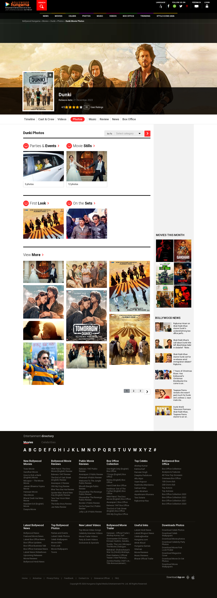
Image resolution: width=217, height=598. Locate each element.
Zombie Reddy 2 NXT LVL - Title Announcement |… (119, 562)
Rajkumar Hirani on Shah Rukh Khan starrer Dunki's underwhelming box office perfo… (181, 328)
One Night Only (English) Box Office (118, 470)
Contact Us (84, 578)
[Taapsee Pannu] (43, 166)
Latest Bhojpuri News (144, 533)
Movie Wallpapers (59, 549)
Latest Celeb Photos (60, 536)
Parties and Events (59, 533)
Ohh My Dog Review (60, 486)
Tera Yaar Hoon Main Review (60, 499)
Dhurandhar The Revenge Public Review (90, 493)
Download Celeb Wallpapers (169, 534)
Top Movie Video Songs (90, 530)
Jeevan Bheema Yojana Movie (34, 487)
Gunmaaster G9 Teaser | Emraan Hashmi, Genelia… (118, 539)
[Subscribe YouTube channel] (187, 7)
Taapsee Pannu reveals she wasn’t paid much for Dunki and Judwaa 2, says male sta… (182, 395)
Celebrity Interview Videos (90, 533)
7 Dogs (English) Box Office (116, 475)
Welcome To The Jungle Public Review (90, 482)
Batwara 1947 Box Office (118, 505)
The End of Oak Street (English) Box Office (116, 509)
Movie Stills (56, 542)
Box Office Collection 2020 (174, 504)
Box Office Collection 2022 (174, 497)
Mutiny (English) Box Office (116, 481)
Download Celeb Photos (173, 530)
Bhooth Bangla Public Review (88, 487)
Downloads (173, 525)
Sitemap (138, 549)
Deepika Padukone (143, 475)
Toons (54, 552)
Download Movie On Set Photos (173, 559)
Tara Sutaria (139, 497)
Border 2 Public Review (89, 503)
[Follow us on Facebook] (169, 5)
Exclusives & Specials (89, 543)
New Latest (90, 525)
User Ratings (82, 107)
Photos (60, 21)
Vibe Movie (29, 495)
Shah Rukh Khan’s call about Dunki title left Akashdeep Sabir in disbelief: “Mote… (182, 344)
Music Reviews (141, 555)
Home (24, 578)
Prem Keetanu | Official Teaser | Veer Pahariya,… (117, 556)
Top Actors (167, 488)
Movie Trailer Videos (88, 536)
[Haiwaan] (182, 296)
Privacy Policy (53, 578)
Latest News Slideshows (35, 552)
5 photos (29, 184)
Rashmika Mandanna (144, 485)
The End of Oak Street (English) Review (61, 478)
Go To (109, 134)
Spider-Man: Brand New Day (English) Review (62, 493)
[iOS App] (193, 577)
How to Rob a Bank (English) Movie (32, 476)
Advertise (37, 578)
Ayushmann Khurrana (144, 494)
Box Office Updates (32, 542)
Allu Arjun (138, 478)
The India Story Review (61, 504)
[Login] (207, 7)
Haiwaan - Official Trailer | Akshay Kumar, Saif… (118, 534)
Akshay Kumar (141, 466)
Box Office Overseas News (36, 549)
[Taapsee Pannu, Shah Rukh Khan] (86, 166)
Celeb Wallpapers (59, 539)
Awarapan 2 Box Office (117, 502)
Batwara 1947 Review (61, 474)
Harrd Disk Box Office (116, 485)
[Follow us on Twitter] (180, 6)
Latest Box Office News (34, 539)
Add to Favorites (50, 75)
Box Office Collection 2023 (174, 494)
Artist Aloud (139, 543)
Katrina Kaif (139, 469)
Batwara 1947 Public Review (88, 470)
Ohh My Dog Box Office (117, 514)
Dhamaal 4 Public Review (90, 477)
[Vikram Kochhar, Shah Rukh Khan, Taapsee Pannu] (129, 339)
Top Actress (167, 491)
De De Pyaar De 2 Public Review (90, 507)
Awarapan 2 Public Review (91, 474)
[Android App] (187, 577)
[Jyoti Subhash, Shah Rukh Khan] (43, 302)
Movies (45, 21)
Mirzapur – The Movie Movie (33, 482)
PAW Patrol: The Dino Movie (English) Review (61, 470)
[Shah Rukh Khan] (86, 224)
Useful (141, 525)
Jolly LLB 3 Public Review (90, 512)
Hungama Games (142, 546)
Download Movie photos (173, 539)
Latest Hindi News (142, 530)
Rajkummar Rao (141, 501)
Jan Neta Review (58, 507)
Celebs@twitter (141, 536)
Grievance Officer (102, 578)
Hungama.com (141, 539)
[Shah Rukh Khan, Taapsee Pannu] (43, 330)
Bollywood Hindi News (34, 561)
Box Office (113, 462)
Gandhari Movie (31, 472)
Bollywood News (31, 533)
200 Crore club (168, 484)
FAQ (117, 578)
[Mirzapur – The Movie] (182, 273)
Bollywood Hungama (31, 21)
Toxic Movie (29, 469)
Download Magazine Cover (171, 554)
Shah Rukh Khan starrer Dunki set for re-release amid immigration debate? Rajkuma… (182, 359)
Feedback (68, 578)
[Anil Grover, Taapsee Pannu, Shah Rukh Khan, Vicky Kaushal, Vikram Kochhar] (86, 274)
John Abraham (141, 491)
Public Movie (86, 462)
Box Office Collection (171, 469)
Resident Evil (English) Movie (34, 505)
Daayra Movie (30, 509)
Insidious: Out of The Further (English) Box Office (116, 491)
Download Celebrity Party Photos (173, 543)
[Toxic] (164, 251)
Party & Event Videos (88, 539)
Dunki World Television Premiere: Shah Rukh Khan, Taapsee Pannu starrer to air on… (182, 412)
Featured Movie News (33, 536)
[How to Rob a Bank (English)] (164, 273)
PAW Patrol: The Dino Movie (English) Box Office (119, 497)
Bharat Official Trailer (143, 558)
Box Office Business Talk (35, 546)
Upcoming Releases (33, 555)
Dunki (53, 21)
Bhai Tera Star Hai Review (62, 489)
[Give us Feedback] (196, 6)
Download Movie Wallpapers (170, 565)
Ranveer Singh (140, 472)
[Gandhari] (182, 251)
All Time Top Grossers (172, 475)
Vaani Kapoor (140, 481)
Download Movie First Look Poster (172, 548)
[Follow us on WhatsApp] (174, 6)
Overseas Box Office (171, 478)
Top (141, 460)
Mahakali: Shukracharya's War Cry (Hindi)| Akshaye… (119, 551)
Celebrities (48, 442)
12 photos (73, 184)
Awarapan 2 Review (60, 483)
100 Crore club (168, 481)
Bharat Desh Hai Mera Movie (33, 499)
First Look (55, 546)
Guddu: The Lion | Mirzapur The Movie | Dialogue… (119, 545)
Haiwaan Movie (30, 492)
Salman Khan (140, 488)
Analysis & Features (171, 472)
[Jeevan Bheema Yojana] (164, 296)
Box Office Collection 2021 (174, 500)
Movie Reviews (30, 558)
